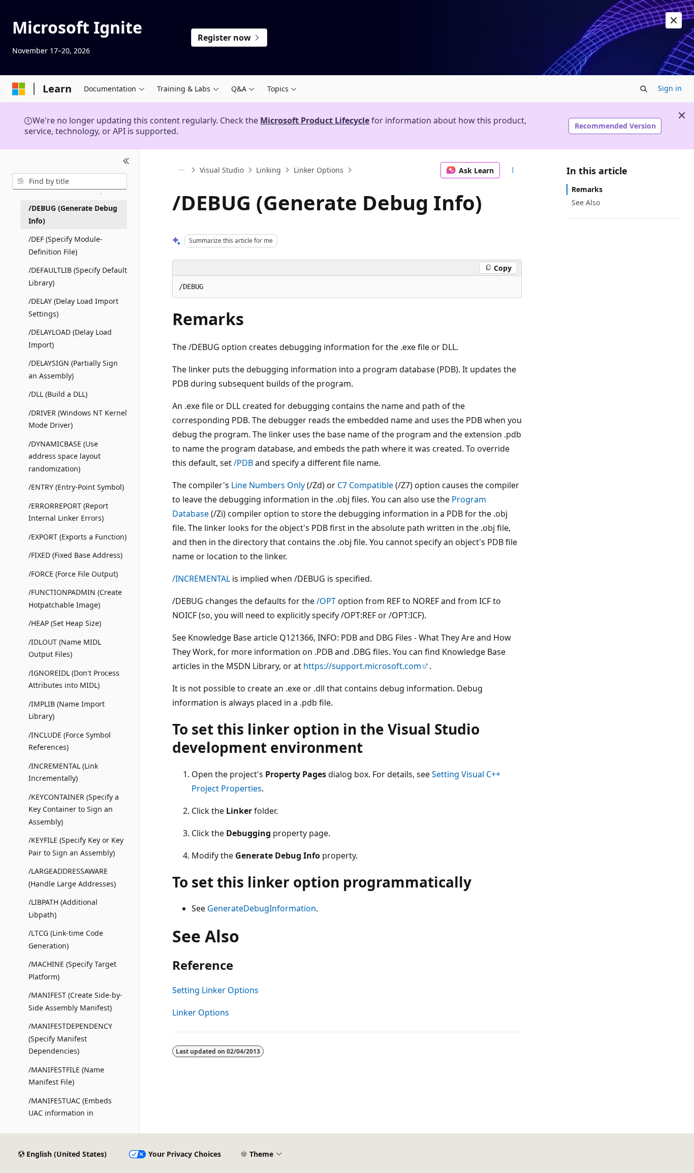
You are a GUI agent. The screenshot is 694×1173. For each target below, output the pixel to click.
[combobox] (69, 181)
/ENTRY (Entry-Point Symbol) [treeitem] (76, 487)
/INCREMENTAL (201, 578)
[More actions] (513, 170)
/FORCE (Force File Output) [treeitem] (73, 574)
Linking (268, 170)
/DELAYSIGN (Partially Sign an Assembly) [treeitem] (73, 369)
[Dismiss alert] (674, 20)
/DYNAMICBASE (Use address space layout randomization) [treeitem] (64, 456)
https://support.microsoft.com (362, 666)
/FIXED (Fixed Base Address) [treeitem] (75, 555)
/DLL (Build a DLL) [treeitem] (57, 394)
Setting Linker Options (215, 990)
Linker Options (318, 170)
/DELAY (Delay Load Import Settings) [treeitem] (73, 307)
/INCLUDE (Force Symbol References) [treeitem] (69, 741)
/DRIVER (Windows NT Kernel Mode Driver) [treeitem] (77, 419)
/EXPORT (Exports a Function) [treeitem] (77, 537)
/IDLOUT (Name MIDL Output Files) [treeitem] (64, 648)
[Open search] (644, 89)
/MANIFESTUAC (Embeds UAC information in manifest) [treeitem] (70, 1113)
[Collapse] (126, 161)
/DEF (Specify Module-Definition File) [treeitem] (65, 245)
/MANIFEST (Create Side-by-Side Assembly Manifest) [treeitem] (75, 1001)
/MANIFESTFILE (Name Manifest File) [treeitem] (66, 1076)
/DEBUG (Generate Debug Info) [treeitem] (72, 214)
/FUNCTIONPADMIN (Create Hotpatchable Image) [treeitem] (75, 598)
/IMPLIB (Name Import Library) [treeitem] (66, 710)
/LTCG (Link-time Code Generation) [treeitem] (65, 939)
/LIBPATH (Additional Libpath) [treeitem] (63, 908)
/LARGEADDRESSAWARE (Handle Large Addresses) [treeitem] (72, 877)
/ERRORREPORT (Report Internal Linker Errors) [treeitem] (68, 512)
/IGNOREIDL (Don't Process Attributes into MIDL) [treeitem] (73, 679)
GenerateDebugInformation (261, 908)
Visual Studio (222, 170)
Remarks (587, 189)
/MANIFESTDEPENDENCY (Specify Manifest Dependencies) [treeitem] (70, 1038)
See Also (586, 202)
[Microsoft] (18, 89)
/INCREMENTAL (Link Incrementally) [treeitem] (63, 772)
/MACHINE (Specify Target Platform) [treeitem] (72, 970)
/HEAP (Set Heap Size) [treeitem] (64, 623)
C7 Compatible (365, 485)
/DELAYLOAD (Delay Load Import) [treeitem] (70, 338)
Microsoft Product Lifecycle (314, 120)
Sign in (670, 88)
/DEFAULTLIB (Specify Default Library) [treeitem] (77, 276)
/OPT (326, 601)
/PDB (243, 462)
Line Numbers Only (268, 485)
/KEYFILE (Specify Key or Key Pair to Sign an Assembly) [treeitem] (75, 846)
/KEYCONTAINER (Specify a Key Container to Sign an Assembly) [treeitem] (73, 809)
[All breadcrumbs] (181, 170)
